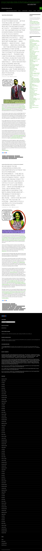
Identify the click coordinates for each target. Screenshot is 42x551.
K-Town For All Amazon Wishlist (35, 29)
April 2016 (3, 499)
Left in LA (31, 74)
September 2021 (4, 378)
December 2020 (4, 395)
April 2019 (3, 432)
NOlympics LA (32, 87)
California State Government (7, 19)
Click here (3, 333)
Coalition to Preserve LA (33, 57)
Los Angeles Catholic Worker (34, 23)
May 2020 (3, 408)
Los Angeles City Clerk (13, 280)
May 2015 (3, 519)
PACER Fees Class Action (34, 88)
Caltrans (14, 262)
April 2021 (3, 388)
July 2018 (3, 449)
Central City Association (20, 306)
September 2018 (4, 445)
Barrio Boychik (32, 46)
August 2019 (4, 425)
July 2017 (3, 471)
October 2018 (4, 443)
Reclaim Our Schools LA (33, 90)
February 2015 (4, 525)
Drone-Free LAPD (32, 61)
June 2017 (3, 473)
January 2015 (4, 527)
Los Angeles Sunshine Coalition (34, 82)
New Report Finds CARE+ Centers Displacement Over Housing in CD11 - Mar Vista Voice (16, 354)
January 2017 (4, 482)
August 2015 (4, 514)
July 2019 (3, 427)
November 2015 (4, 508)
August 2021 (4, 380)
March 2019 (3, 434)
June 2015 (3, 517)
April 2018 (3, 454)
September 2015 (4, 512)
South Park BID (22, 236)
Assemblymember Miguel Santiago (16, 137)
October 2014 (4, 532)
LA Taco (31, 83)
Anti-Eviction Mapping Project (34, 45)
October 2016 (4, 488)
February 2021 (4, 391)
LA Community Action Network (35, 80)
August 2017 (4, 469)
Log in (2, 539)
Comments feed (4, 543)
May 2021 (3, 386)
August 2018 (4, 447)
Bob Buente (13, 303)
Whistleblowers (24, 10)
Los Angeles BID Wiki (6, 346)
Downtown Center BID (16, 19)
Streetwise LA (32, 103)
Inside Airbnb (32, 70)
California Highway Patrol (7, 306)
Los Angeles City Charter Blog (34, 79)
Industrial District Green (33, 69)
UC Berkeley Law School (12, 158)
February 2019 (4, 436)
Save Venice (31, 97)
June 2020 (3, 406)
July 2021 (3, 382)
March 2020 (3, 412)
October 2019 (4, 421)
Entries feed (3, 541)
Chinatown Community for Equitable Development (34, 56)
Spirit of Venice (32, 100)
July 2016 (3, 493)
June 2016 (3, 495)
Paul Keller (17, 308)
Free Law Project (32, 66)
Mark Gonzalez (5, 157)
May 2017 (3, 475)
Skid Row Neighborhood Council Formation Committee (34, 22)
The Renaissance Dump (33, 93)
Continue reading (5, 150)
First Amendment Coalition (34, 65)
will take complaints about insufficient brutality (15, 281)
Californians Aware (33, 52)
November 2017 (4, 464)
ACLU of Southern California (34, 40)
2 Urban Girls (32, 39)
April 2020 (3, 410)
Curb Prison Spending (33, 58)
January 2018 (4, 460)
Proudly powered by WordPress (6, 549)
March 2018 (3, 456)
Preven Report (32, 89)
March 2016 (3, 501)
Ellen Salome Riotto (6, 307)
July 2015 (3, 516)
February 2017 (4, 480)
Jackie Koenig (12, 307)
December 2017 (4, 462)
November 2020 (4, 397)
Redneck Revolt (32, 92)
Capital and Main (32, 54)
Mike (9, 76)
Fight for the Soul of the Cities (34, 64)
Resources (39, 10)
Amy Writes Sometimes (33, 43)
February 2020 (4, 414)
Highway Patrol (22, 262)
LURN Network (32, 84)
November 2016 (4, 486)
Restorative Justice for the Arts (34, 94)
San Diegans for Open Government (33, 96)
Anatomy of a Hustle (33, 44)
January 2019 (4, 438)
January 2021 (4, 393)
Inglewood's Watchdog (33, 68)
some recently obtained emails (19, 135)
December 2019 (4, 417)
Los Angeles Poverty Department (35, 81)
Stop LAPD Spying (32, 101)
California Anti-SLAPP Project (34, 51)
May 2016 (3, 497)
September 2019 (4, 423)
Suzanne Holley (5, 158)
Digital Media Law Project (34, 60)
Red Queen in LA (32, 91)
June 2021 (3, 384)
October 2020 (4, 399)
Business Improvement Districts (7, 164)
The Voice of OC (32, 104)
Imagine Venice (32, 67)
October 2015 (4, 510)
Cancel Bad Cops (32, 53)
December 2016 (4, 484)
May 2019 (3, 430)
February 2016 (4, 503)
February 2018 (4, 458)
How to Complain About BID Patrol (11, 10)
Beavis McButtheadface (6, 303)
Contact (34, 10)
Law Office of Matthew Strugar (34, 73)
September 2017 (4, 467)
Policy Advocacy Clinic (19, 157)
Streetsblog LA (32, 102)
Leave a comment (14, 76)
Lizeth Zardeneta (18, 307)
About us (30, 10)
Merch (19, 10)
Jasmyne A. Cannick (33, 71)
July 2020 (3, 404)
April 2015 (3, 521)
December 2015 (4, 506)
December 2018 (4, 440)
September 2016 (4, 490)
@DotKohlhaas (4, 327)
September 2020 (4, 401)
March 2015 (3, 523)
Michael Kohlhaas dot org (7, 8)
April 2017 (3, 477)
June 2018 (3, 451)
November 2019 (4, 419)
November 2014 (4, 530)
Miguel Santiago (11, 157)
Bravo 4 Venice (32, 50)
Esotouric (31, 62)
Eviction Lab (31, 63)
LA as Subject (32, 77)
